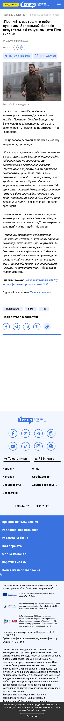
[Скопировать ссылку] (47, 326)
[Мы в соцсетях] (13, 433)
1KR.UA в (19, 56)
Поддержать (11, 4)
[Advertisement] (32, 370)
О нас (35, 468)
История (8, 476)
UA (16, 47)
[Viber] (26, 326)
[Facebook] (6, 326)
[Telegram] (16, 326)
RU (22, 47)
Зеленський (12, 308)
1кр (44, 308)
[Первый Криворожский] (34, 4)
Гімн (30, 308)
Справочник (10, 493)
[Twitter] (36, 326)
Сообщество (41, 476)
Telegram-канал (40, 292)
